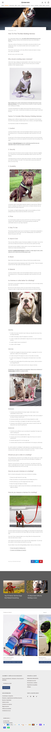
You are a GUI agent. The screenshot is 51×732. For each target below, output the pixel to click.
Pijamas (32, 5)
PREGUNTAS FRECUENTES (32, 678)
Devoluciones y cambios (32, 682)
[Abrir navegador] (3, 2)
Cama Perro (48, 5)
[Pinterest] (33, 696)
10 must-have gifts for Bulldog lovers (18, 548)
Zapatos (40, 5)
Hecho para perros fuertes (13, 662)
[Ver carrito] (48, 2)
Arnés (16, 5)
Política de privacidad (6, 708)
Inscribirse (6, 687)
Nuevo (3, 5)
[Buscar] (45, 2)
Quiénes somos (5, 702)
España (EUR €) (6, 718)
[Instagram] (30, 696)
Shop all (44, 612)
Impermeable (11, 5)
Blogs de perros (5, 706)
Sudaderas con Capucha (25, 5)
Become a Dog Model (6, 700)
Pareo (44, 5)
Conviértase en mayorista (7, 695)
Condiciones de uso (6, 710)
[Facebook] (27, 696)
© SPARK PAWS (6, 721)
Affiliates (29, 686)
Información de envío (31, 680)
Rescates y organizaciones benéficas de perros (12, 697)
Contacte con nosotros (7, 704)
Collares (19, 5)
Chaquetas (37, 5)
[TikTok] (36, 696)
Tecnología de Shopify (7, 722)
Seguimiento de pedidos (32, 684)
